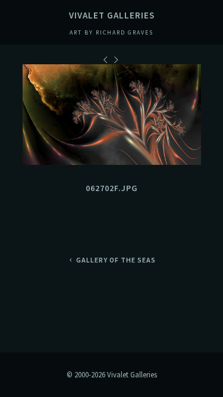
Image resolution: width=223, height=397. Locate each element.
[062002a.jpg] (107, 59)
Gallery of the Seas (115, 259)
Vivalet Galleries (112, 15)
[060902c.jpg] (116, 59)
